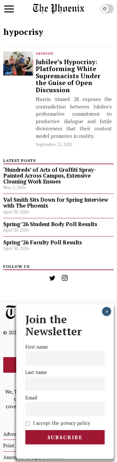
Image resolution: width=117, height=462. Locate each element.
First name (36, 347)
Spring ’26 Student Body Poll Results (50, 224)
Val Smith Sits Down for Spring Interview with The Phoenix (55, 203)
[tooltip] (52, 278)
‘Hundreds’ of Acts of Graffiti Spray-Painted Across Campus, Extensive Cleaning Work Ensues (49, 175)
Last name (36, 372)
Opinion (44, 53)
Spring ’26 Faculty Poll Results (42, 242)
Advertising (16, 434)
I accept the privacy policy (61, 423)
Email (31, 398)
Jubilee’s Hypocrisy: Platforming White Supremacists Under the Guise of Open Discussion (68, 76)
